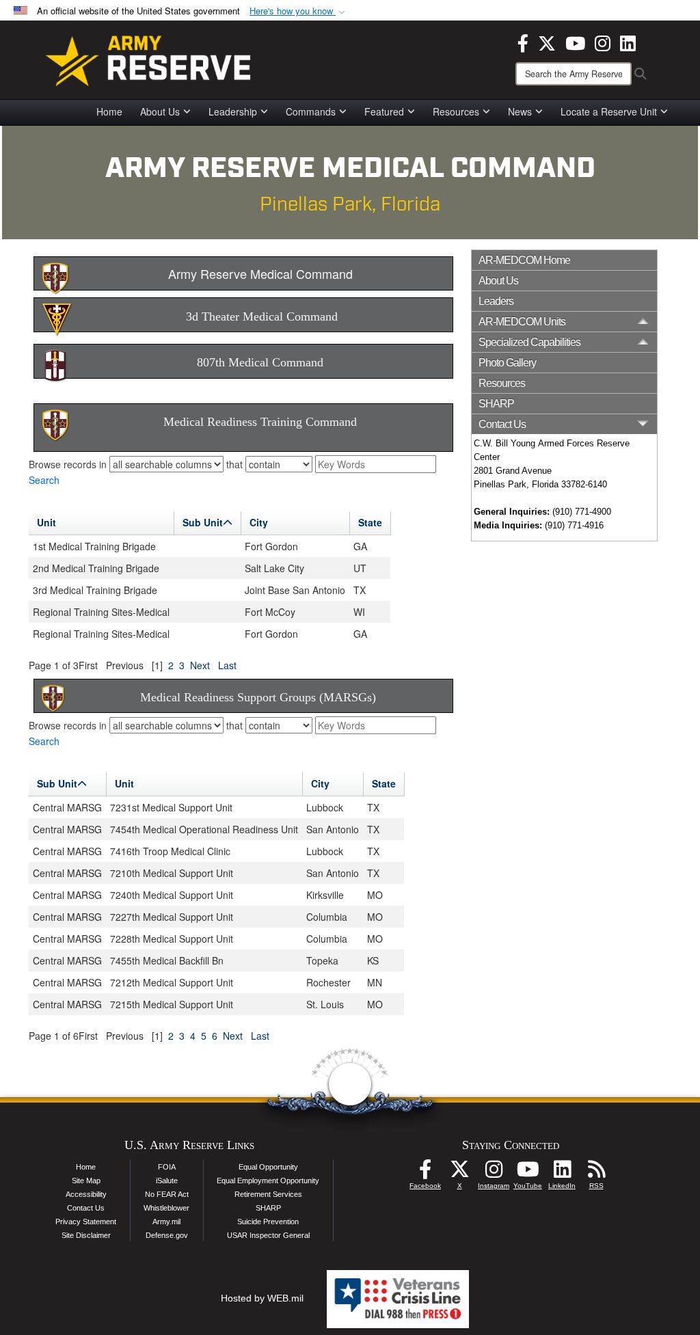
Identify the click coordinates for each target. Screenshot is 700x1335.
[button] (299, 11)
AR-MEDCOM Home (524, 260)
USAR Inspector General (268, 1235)
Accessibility (86, 1194)
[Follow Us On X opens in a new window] (459, 1173)
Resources (456, 111)
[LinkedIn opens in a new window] (628, 42)
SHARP (496, 403)
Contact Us (86, 1208)
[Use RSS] (596, 1173)
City (259, 522)
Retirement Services (268, 1194)
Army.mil (166, 1221)
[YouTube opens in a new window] (575, 42)
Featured (384, 111)
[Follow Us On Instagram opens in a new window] (493, 1173)
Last (227, 665)
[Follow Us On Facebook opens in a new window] (425, 1173)
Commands (311, 111)
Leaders (496, 301)
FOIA (167, 1167)
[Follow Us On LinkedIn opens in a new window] (562, 1173)
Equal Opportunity (268, 1167)
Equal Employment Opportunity (268, 1180)
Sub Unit (203, 522)
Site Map (86, 1180)
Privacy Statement (85, 1221)
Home (109, 111)
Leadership (232, 111)
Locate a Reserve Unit (609, 111)
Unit (46, 522)
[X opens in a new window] (547, 42)
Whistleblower (166, 1208)
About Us (160, 111)
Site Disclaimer (86, 1235)
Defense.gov (167, 1235)
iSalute (167, 1180)
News (520, 111)
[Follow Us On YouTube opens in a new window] (528, 1173)
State (370, 522)
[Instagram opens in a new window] (602, 42)
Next (200, 665)
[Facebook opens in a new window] (522, 42)
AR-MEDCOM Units (522, 321)
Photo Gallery (507, 362)
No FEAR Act (167, 1194)
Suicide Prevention (268, 1221)
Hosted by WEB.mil (262, 1298)
